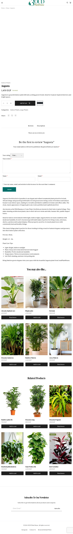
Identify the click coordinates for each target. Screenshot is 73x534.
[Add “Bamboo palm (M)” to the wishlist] (18, 389)
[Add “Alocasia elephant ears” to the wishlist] (18, 280)
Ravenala (52, 311)
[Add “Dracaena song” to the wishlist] (42, 389)
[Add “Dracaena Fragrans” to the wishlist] (66, 389)
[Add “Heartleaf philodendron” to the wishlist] (18, 436)
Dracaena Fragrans (55, 420)
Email (40, 176)
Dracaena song (30, 420)
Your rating (6, 155)
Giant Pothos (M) (30, 467)
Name (5, 176)
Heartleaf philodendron (8, 467)
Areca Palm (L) (53, 358)
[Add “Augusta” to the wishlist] (40, 103)
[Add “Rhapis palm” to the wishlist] (42, 280)
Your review (7, 159)
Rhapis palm (29, 311)
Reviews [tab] (30, 126)
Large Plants (24, 110)
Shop (7, 8)
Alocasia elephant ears (8, 311)
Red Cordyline (53, 467)
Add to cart (23, 103)
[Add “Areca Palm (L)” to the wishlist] (66, 327)
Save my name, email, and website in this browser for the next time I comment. (29, 184)
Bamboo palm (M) (6, 420)
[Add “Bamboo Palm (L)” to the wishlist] (42, 327)
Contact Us (33, 530)
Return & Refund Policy (44, 530)
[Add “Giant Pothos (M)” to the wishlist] (42, 436)
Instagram (24, 530)
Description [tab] (41, 126)
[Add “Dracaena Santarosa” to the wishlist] (18, 327)
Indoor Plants (5, 83)
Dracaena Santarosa (7, 358)
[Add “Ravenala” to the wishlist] (66, 280)
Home (3, 8)
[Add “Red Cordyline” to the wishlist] (66, 436)
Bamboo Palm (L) (30, 358)
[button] (36, 317)
